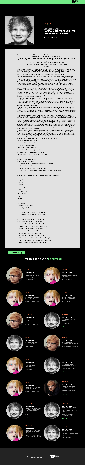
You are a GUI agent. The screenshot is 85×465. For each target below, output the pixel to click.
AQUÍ (45, 62)
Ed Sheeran (47, 24)
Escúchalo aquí (16, 253)
